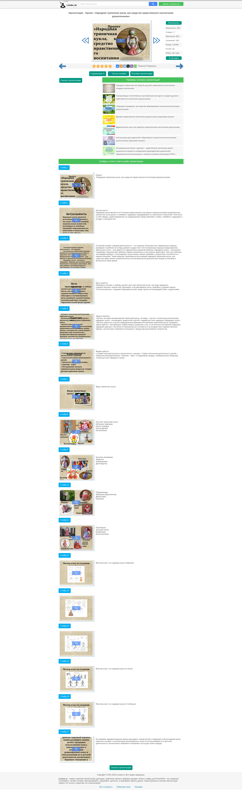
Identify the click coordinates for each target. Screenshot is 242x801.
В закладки (174, 58)
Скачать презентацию (70, 80)
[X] (128, 66)
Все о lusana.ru (105, 787)
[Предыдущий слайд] (85, 40)
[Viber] (131, 66)
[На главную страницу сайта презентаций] (69, 5)
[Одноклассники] (121, 66)
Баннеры (139, 787)
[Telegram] (124, 66)
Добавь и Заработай (171, 4)
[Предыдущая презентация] (63, 66)
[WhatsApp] (135, 66)
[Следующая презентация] (180, 66)
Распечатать (173, 23)
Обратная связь (124, 787)
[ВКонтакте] (117, 66)
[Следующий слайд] (156, 40)
